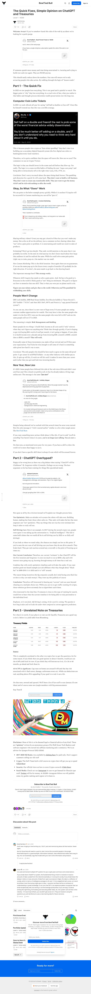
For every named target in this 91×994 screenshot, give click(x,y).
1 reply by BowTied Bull (25, 863)
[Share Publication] (69, 3)
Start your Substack (41, 986)
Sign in (85, 3)
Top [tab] (15, 910)
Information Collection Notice (45, 947)
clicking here (51, 755)
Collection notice (57, 981)
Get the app (54, 986)
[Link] (10, 85)
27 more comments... (19, 901)
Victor (19, 869)
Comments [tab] (17, 827)
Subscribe (76, 3)
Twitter (23, 773)
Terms (49, 981)
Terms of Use (54, 945)
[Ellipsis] (77, 843)
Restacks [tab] (24, 827)
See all (17, 955)
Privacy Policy (58, 947)
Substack (36, 990)
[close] (62, 914)
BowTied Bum (21, 430)
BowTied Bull (21, 21)
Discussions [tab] (26, 910)
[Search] (65, 3)
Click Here (21, 763)
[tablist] (21, 827)
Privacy (44, 981)
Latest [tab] (20, 910)
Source (15, 651)
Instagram (42, 770)
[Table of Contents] (2, 497)
